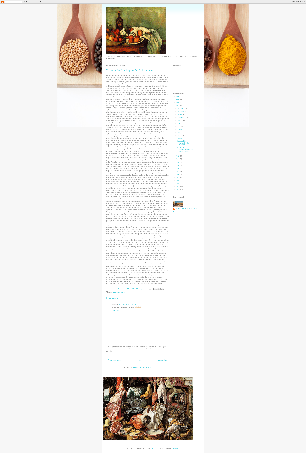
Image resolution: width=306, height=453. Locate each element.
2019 (178, 165)
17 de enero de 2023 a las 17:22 (130, 304)
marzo (180, 135)
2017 (178, 171)
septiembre (182, 117)
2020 (178, 162)
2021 (178, 159)
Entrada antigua (161, 360)
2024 (178, 102)
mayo (180, 129)
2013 (178, 183)
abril (179, 132)
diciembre (181, 108)
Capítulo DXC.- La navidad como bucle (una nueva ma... (185, 149)
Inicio (139, 360)
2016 (178, 174)
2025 (178, 99)
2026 (178, 96)
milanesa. (116, 292)
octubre (180, 114)
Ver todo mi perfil (179, 212)
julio (179, 123)
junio (179, 126)
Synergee (154, 448)
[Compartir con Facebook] (161, 289)
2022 (178, 156)
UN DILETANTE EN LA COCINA (187, 209)
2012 (178, 186)
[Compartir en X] (159, 289)
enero (180, 138)
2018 (178, 168)
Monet (123, 292)
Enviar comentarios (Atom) (142, 367)
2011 (178, 189)
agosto (180, 120)
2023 (178, 105)
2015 (178, 177)
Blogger (175, 448)
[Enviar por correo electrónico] (154, 289)
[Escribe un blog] (156, 289)
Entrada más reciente (115, 360)
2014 (178, 180)
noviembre (181, 111)
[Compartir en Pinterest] (163, 289)
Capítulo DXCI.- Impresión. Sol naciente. (183, 143)
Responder (115, 310)
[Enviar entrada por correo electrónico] (150, 289)
